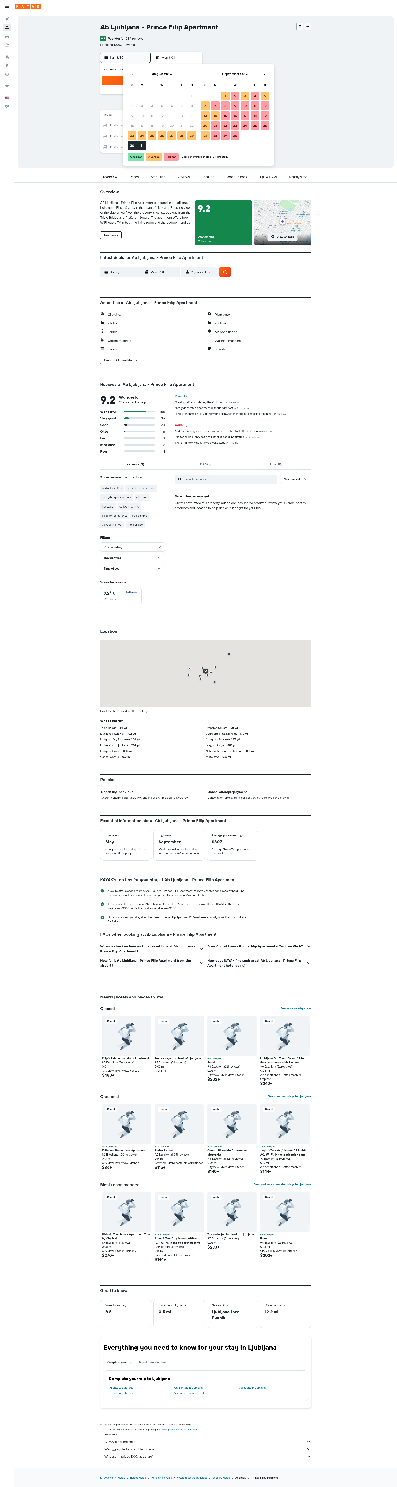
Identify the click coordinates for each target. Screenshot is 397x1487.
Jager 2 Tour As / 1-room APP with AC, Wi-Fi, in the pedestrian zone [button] (283, 1152)
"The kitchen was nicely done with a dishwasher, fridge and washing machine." (230, 414)
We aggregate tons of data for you (129, 1449)
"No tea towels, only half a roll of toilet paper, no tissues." (217, 437)
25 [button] (152, 135)
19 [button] (162, 126)
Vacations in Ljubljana (252, 1387)
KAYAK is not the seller (120, 1441)
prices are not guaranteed (182, 1429)
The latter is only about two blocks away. (206, 442)
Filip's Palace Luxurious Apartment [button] (125, 1058)
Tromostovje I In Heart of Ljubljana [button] (178, 1058)
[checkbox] (121, 595)
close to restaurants (114, 515)
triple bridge (135, 525)
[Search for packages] (7, 45)
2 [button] (132, 106)
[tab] (135, 464)
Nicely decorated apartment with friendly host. (212, 408)
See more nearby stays (295, 1008)
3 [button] (142, 106)
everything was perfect (116, 497)
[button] (7, 6)
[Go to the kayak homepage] (28, 6)
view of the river (112, 525)
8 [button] (192, 106)
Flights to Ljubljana (121, 1387)
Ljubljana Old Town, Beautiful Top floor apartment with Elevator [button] (283, 1060)
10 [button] (142, 116)
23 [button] (132, 135)
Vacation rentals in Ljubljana (191, 1393)
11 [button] (152, 116)
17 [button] (142, 126)
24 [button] (142, 135)
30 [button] (132, 145)
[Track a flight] (7, 74)
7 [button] (182, 106)
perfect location (112, 488)
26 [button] (162, 135)
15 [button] (191, 116)
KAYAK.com (106, 1477)
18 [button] (152, 126)
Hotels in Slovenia (161, 1477)
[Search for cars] (7, 36)
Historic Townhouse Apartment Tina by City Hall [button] (126, 1236)
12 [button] (162, 116)
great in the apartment (141, 488)
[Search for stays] (7, 28)
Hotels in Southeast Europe (192, 1477)
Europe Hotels (138, 1477)
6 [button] (172, 106)
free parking (139, 515)
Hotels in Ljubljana (121, 1393)
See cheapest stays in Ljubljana (289, 1096)
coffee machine (129, 506)
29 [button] (192, 135)
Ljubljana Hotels (221, 1477)
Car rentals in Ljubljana (188, 1387)
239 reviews (134, 38)
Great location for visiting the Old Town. (207, 402)
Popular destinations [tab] (153, 1362)
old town (141, 497)
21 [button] (181, 126)
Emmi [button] (211, 1062)
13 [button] (171, 116)
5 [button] (162, 106)
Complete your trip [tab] (119, 1362)
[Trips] (7, 86)
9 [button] (132, 116)
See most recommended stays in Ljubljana (282, 1184)
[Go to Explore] (7, 65)
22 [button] (192, 126)
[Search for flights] (7, 19)
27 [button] (172, 135)
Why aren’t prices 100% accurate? (129, 1456)
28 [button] (182, 135)
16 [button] (132, 126)
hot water (108, 506)
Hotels (121, 1477)
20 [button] (172, 126)
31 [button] (142, 145)
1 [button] (191, 96)
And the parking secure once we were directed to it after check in (223, 431)
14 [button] (181, 116)
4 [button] (152, 106)
